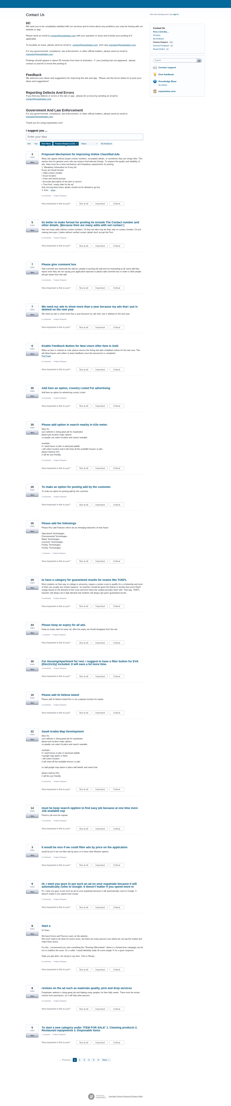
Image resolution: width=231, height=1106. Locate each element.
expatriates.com (167, 91)
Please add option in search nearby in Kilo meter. (75, 424)
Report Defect (159, 49)
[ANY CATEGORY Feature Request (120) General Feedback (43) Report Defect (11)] (66, 144)
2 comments (46, 899)
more (53, 190)
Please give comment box (59, 264)
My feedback (106, 144)
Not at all (85, 204)
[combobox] (176, 60)
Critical (118, 204)
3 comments (46, 821)
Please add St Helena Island (60, 694)
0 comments (46, 196)
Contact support (167, 67)
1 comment (46, 553)
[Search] (199, 60)
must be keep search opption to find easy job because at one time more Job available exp (90, 809)
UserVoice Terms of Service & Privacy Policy (126, 1096)
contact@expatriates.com (63, 35)
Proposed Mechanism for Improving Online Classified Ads (81, 154)
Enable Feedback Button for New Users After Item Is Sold (80, 345)
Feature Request (60, 196)
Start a (46, 925)
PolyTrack (46, 356)
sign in (176, 14)
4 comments (46, 668)
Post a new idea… (161, 32)
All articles (162, 85)
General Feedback (161, 46)
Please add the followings (59, 523)
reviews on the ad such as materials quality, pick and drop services (87, 988)
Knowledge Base (167, 81)
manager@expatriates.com (122, 45)
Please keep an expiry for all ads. (64, 625)
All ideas (156, 35)
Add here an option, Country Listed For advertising (76, 388)
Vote (32, 162)
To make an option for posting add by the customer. (76, 486)
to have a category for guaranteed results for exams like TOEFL (84, 579)
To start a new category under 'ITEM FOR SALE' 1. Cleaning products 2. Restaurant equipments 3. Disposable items (90, 1029)
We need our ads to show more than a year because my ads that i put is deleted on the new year (90, 308)
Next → (106, 1060)
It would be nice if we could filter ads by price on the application (84, 847)
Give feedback (166, 74)
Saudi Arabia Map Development (63, 731)
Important (101, 204)
